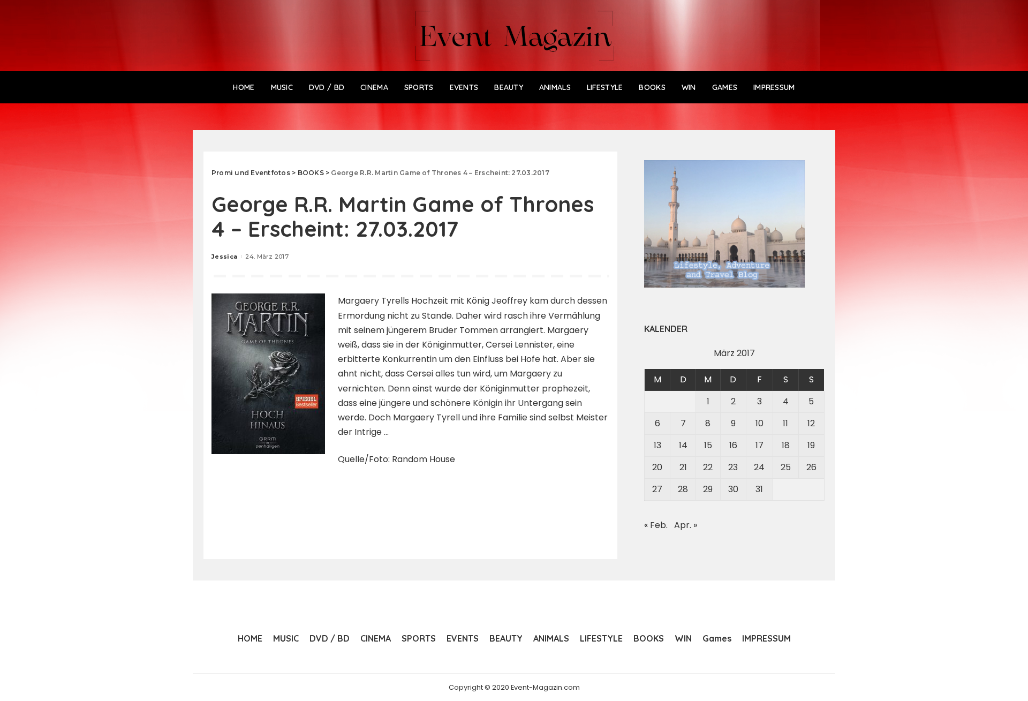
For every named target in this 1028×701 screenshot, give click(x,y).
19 (811, 445)
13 (657, 445)
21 (683, 467)
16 (733, 445)
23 (733, 467)
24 (759, 467)
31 (759, 489)
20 (657, 467)
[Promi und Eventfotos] (514, 36)
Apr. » (685, 525)
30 (733, 489)
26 (811, 467)
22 (708, 467)
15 (708, 445)
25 (786, 467)
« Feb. (656, 525)
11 (785, 423)
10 (759, 423)
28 (683, 489)
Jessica (224, 256)
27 (657, 489)
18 (786, 445)
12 (811, 423)
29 (708, 489)
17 (759, 445)
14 (683, 445)
